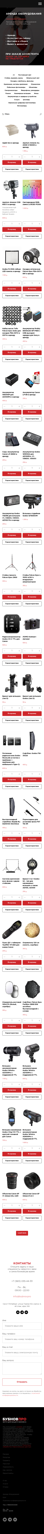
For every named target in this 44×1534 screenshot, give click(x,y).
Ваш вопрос (8, 1360)
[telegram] (22, 1312)
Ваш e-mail (7, 1347)
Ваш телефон (8, 1334)
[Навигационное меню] (40, 4)
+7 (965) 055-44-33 (22, 1281)
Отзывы (5, 1487)
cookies (19, 1427)
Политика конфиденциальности (14, 1500)
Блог (4, 1497)
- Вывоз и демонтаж (17, 44)
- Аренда (10, 35)
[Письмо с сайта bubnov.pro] (5, 1521)
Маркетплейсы (8, 1473)
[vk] (18, 1312)
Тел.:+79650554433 (10, 1505)
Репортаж (6, 1457)
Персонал (6, 1463)
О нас (5, 1480)
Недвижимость (8, 1467)
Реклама (6, 1454)
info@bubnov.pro (22, 1297)
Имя (4, 1320)
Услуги (5, 1483)
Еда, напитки (7, 1470)
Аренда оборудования (11, 1494)
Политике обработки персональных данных (17, 1446)
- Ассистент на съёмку (18, 38)
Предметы (6, 1460)
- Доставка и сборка (17, 41)
